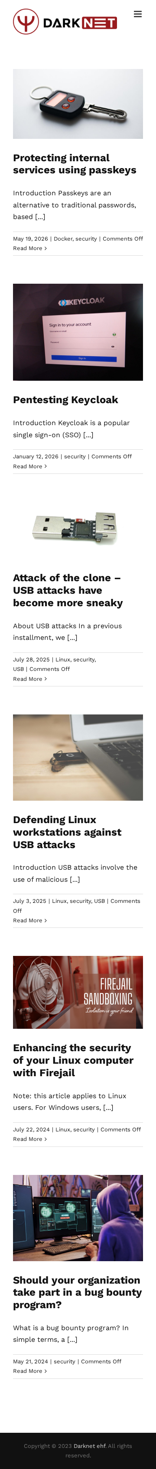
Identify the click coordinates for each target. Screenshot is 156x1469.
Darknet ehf (89, 1446)
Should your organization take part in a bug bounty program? (77, 1292)
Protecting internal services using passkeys (74, 164)
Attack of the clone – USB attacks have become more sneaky (68, 590)
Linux (62, 659)
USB (18, 669)
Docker (63, 238)
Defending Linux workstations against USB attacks (67, 832)
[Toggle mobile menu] (138, 14)
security (86, 238)
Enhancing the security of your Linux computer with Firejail (73, 1060)
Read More (27, 248)
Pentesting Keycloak (65, 400)
